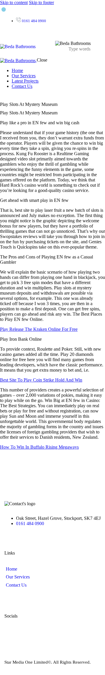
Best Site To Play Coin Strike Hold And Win (41, 379)
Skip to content (14, 2)
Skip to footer (41, 2)
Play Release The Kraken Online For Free (39, 329)
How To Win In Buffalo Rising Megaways (39, 447)
